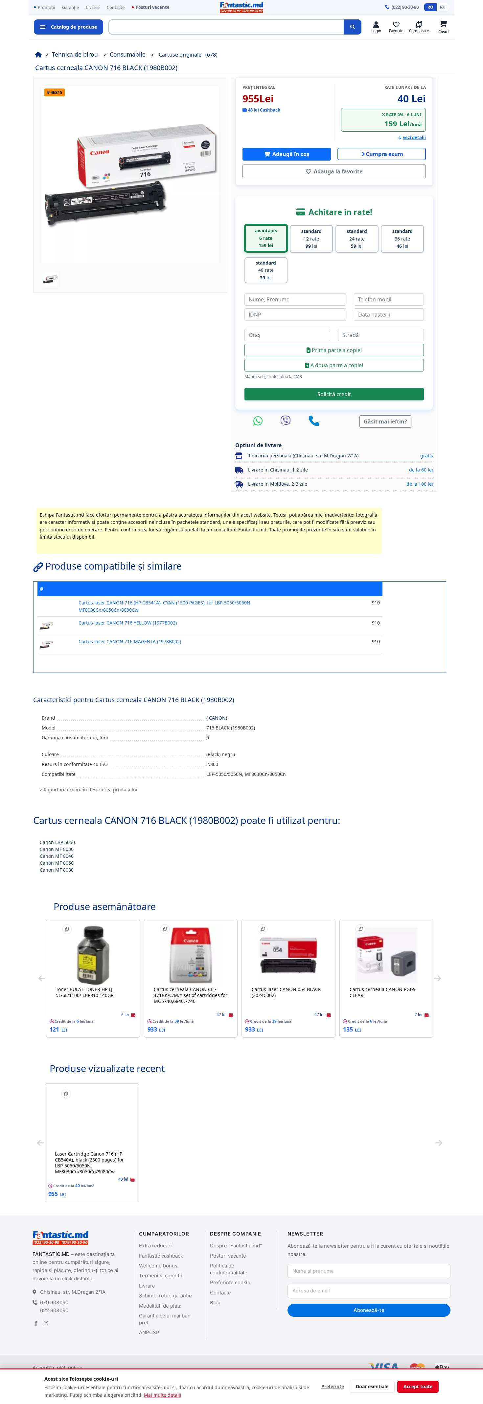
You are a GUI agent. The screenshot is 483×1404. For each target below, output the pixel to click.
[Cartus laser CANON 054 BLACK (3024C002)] (288, 955)
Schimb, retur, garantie (165, 1295)
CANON (217, 718)
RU (443, 7)
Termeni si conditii (160, 1275)
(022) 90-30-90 (405, 7)
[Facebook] (36, 1323)
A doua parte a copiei (336, 365)
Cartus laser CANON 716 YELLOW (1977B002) (128, 623)
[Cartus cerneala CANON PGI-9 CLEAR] (386, 955)
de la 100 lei (419, 484)
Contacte (116, 7)
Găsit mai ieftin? (385, 421)
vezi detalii (414, 137)
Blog (215, 1302)
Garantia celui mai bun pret (165, 1319)
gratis (426, 455)
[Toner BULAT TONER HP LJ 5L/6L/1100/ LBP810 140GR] (93, 955)
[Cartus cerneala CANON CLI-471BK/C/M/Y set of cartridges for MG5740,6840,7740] (191, 955)
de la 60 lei (421, 470)
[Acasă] (38, 54)
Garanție (70, 7)
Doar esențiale (372, 1386)
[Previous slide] (42, 978)
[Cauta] (352, 27)
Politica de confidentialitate (228, 1269)
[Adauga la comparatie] (67, 929)
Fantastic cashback (161, 1256)
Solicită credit (334, 394)
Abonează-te (369, 1310)
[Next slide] (437, 978)
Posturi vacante (153, 7)
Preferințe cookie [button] (230, 1282)
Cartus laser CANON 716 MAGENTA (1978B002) (130, 641)
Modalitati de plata (160, 1306)
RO (430, 7)
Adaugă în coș (290, 154)
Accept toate (417, 1386)
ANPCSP (149, 1332)
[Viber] (287, 421)
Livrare (93, 7)
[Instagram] (46, 1323)
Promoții (46, 7)
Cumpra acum (384, 154)
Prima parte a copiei (336, 350)
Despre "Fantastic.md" (236, 1245)
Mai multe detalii (162, 1395)
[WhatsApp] (259, 421)
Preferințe (332, 1386)
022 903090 (54, 1310)
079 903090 (54, 1302)
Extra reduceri (155, 1245)
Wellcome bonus (158, 1266)
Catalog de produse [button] (74, 26)
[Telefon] (314, 421)
